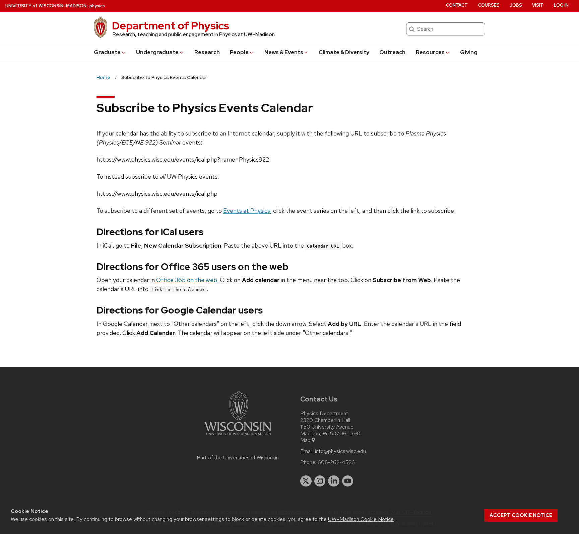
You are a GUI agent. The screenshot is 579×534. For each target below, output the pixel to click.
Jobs (516, 5)
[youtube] (347, 481)
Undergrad (157, 52)
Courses (489, 5)
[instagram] (320, 481)
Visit (537, 5)
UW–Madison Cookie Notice (361, 519)
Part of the (238, 457)
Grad (107, 52)
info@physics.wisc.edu (340, 451)
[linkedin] (333, 481)
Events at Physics (246, 210)
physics (97, 6)
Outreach (392, 52)
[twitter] (306, 481)
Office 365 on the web (186, 280)
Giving (468, 52)
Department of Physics (170, 25)
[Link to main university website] (237, 436)
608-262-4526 (336, 462)
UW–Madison (45, 6)
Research (207, 52)
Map (305, 440)
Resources (430, 52)
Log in (561, 5)
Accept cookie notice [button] (521, 515)
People (239, 52)
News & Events (283, 52)
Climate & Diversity (344, 52)
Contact (457, 5)
